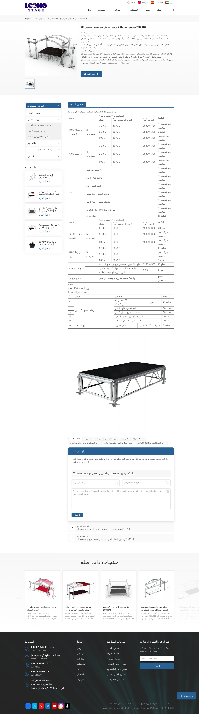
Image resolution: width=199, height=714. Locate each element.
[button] (180, 595)
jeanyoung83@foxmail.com (46, 655)
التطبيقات (134, 10)
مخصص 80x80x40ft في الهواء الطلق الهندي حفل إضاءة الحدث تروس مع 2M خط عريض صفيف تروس (49, 226)
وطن (89, 10)
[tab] (77, 104)
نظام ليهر (32, 143)
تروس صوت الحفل (36, 131)
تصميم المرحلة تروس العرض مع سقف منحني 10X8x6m (104, 473)
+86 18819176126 (40, 671)
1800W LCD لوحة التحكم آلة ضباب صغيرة (48, 243)
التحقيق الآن (92, 74)
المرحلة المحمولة (115, 653)
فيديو (148, 10)
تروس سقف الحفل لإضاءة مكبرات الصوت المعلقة (41, 608)
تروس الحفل (39, 18)
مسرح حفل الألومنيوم (117, 669)
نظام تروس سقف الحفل (39, 125)
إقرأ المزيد (44, 181)
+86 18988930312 (40, 663)
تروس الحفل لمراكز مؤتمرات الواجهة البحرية (85, 443)
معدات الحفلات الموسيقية (40, 149)
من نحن (101, 10)
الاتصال (80, 674)
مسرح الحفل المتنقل (116, 664)
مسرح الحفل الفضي (116, 674)
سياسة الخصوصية (141, 708)
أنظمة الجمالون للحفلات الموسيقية (132, 438)
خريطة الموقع (114, 708)
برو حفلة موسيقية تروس (92, 438)
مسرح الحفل (34, 113)
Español (159, 2)
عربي (171, 2)
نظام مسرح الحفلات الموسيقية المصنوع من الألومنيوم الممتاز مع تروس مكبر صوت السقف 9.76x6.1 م (156, 608)
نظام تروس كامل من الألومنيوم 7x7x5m (48, 209)
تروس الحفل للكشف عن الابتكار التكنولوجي (151, 443)
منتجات (117, 10)
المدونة (80, 680)
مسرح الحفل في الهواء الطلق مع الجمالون (118, 443)
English (145, 2)
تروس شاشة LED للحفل (39, 136)
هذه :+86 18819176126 (42, 647)
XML (129, 708)
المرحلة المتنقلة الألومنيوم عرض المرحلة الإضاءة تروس (49, 176)
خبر (78, 669)
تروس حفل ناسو (110, 438)
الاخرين (31, 156)
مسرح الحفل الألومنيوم (117, 680)
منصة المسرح (113, 659)
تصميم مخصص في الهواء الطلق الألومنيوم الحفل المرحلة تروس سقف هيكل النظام (49, 193)
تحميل (160, 10)
